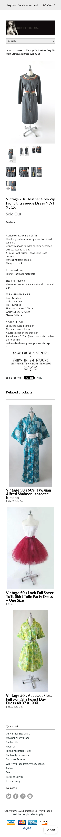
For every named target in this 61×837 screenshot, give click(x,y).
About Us (10, 746)
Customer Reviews (15, 759)
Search (9, 772)
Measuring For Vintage (17, 738)
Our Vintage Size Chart (18, 733)
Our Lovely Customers (17, 755)
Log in (10, 5)
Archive (10, 768)
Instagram (30, 796)
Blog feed (23, 796)
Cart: (51, 5)
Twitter (8, 796)
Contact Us (12, 742)
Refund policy (13, 781)
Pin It (39, 377)
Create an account (27, 5)
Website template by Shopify (28, 814)
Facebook (15, 796)
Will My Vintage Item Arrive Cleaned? (25, 764)
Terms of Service (15, 776)
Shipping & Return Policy (18, 751)
